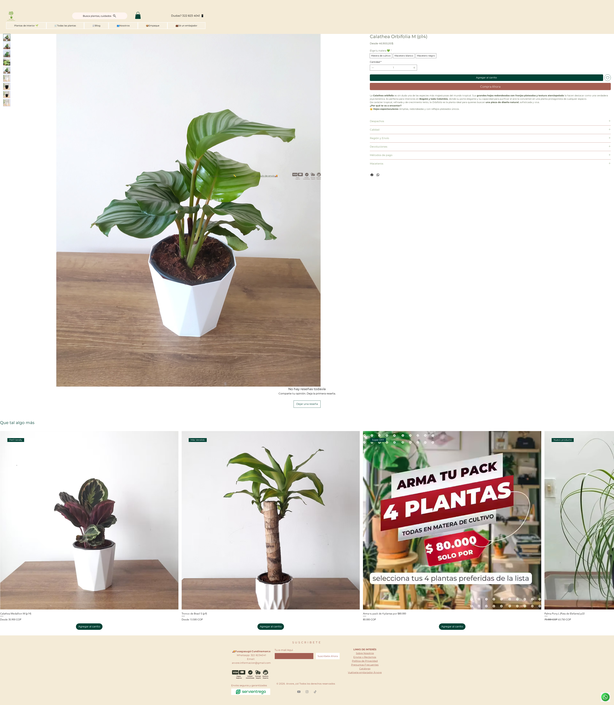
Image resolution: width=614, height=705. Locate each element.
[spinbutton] (393, 67)
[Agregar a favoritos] (607, 77)
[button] (138, 15)
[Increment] (415, 67)
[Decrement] (372, 67)
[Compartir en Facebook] (372, 178)
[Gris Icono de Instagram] (307, 671)
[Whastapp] (605, 697)
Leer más (375, 112)
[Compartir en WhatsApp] (378, 178)
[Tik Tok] (315, 671)
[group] (307, 509)
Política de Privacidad (365, 639)
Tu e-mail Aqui (284, 629)
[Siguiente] (609, 499)
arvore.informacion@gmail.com (251, 641)
